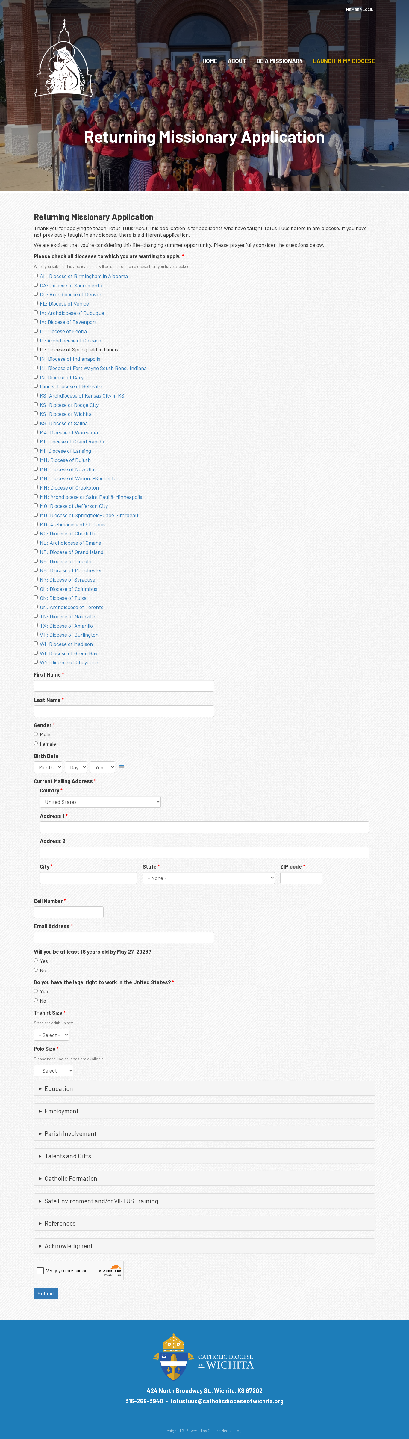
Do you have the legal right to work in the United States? (104, 982)
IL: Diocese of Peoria (63, 331)
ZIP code (292, 866)
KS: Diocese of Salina (64, 423)
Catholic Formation (71, 1178)
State (151, 866)
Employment (62, 1111)
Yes (44, 961)
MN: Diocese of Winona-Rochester (79, 478)
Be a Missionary (280, 60)
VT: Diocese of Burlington (69, 634)
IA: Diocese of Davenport (68, 321)
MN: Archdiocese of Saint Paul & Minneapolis (91, 496)
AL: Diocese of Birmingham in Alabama (84, 276)
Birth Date (46, 756)
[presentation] (121, 765)
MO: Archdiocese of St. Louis (73, 524)
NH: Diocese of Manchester (71, 570)
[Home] (64, 57)
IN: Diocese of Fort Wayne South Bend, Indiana (93, 368)
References (60, 1223)
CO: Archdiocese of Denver (71, 294)
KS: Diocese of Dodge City (69, 404)
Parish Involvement (71, 1133)
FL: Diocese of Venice (64, 303)
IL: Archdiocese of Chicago (70, 340)
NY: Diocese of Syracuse (67, 579)
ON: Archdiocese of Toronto (72, 607)
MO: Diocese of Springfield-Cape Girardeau (89, 515)
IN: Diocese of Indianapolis (70, 358)
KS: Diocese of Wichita (66, 413)
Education (59, 1088)
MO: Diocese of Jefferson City (74, 505)
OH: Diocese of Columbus (68, 588)
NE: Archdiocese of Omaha (70, 542)
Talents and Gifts (68, 1155)
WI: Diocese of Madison (66, 644)
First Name (49, 674)
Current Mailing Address (65, 781)
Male (45, 734)
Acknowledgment (69, 1245)
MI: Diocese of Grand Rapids (72, 441)
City (46, 866)
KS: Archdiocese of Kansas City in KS (82, 395)
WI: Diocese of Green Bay (68, 653)
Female (48, 743)
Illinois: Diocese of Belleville (71, 386)
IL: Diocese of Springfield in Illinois (79, 349)
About (237, 60)
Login (239, 1430)
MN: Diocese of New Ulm (68, 469)
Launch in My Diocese (344, 60)
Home (209, 60)
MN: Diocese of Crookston (69, 487)
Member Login (360, 9)
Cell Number (50, 901)
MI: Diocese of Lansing (65, 450)
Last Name (49, 700)
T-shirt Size (50, 1012)
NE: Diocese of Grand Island (72, 552)
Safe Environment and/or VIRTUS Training (101, 1200)
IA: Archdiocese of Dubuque (72, 312)
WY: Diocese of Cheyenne (69, 662)
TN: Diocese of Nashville (67, 616)
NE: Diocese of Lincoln (65, 561)
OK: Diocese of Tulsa (63, 597)
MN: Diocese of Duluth (65, 460)
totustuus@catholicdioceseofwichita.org (227, 1401)
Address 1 (54, 816)
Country (51, 790)
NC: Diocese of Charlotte (68, 533)
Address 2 (52, 841)
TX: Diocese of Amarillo (66, 625)
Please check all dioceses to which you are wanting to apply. (109, 256)
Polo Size (46, 1048)
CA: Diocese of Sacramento (71, 285)
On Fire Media (220, 1430)
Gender (44, 725)
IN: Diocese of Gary (62, 377)
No (43, 970)
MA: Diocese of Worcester (69, 432)
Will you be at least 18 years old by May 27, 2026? (92, 951)
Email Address (53, 926)
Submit (46, 1293)
